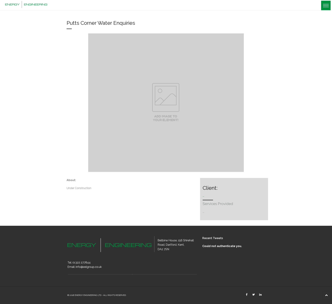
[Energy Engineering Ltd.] (26, 4)
